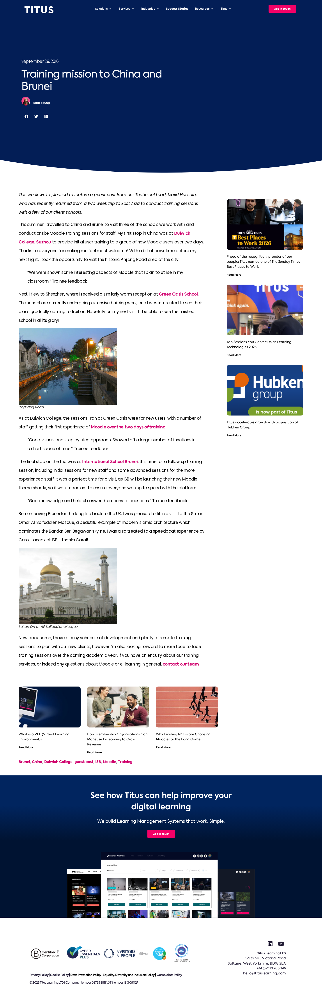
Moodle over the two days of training (128, 427)
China (37, 761)
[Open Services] (132, 9)
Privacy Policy (39, 975)
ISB (98, 761)
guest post (83, 761)
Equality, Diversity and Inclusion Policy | (129, 975)
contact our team (181, 664)
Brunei (24, 761)
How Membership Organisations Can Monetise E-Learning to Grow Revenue (117, 739)
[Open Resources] (212, 9)
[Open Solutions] (110, 9)
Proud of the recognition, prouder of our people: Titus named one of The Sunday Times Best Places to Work (263, 261)
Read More (26, 747)
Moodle (109, 761)
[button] (26, 116)
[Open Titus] (229, 9)
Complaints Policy (169, 975)
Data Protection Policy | (86, 975)
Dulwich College (58, 761)
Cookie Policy (59, 975)
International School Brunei (110, 462)
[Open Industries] (157, 9)
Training (125, 761)
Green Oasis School (178, 294)
